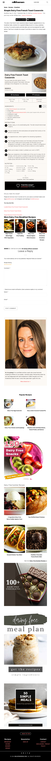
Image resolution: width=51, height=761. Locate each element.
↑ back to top (25, 733)
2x (42, 106)
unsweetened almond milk (18, 112)
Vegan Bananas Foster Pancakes (13, 215)
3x (45, 106)
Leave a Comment (27, 15)
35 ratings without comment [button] (30, 248)
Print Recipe (32, 19)
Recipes (11, 7)
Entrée (7, 744)
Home (5, 7)
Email (6, 299)
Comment (7, 268)
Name (6, 292)
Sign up (25, 742)
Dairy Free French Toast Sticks (12, 211)
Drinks (7, 748)
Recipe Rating (8, 262)
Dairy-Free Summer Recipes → (38, 561)
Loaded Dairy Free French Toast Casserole (16, 207)
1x (40, 106)
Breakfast (17, 7)
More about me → (26, 381)
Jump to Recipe (22, 19)
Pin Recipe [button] (37, 94)
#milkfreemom (35, 199)
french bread (13, 109)
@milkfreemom (10, 199)
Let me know (24, 186)
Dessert (7, 746)
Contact (43, 742)
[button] (5, 88)
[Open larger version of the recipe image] (39, 83)
